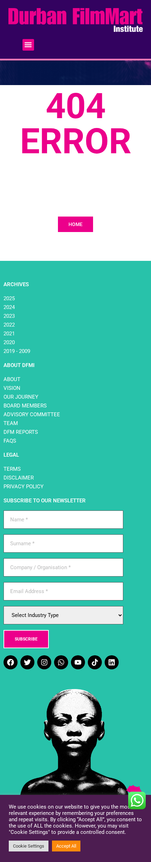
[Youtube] (78, 662)
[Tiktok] (95, 662)
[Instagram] (44, 662)
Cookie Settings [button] (28, 846)
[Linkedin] (112, 662)
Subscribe (26, 639)
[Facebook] (11, 662)
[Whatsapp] (61, 662)
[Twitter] (27, 662)
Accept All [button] (66, 846)
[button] (28, 45)
